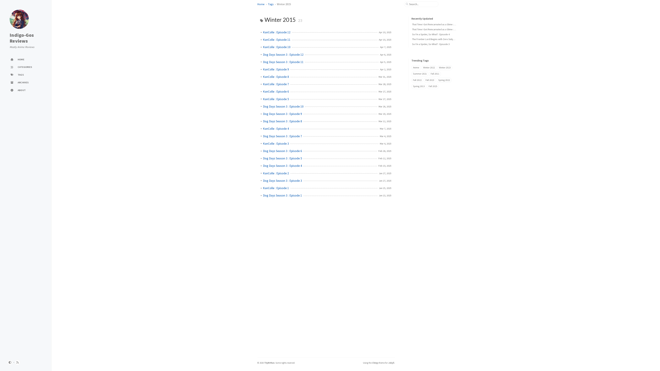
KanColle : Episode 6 (276, 91)
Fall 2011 (435, 73)
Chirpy (375, 362)
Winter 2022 (429, 67)
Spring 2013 (419, 86)
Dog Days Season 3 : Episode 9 (282, 114)
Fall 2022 (417, 80)
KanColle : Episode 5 (276, 99)
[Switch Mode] (10, 362)
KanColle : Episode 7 (276, 84)
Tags (271, 4)
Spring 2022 (444, 80)
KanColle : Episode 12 (276, 32)
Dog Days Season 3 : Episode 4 (282, 166)
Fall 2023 (430, 80)
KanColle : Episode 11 (276, 40)
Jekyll (391, 362)
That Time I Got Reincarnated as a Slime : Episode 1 (438, 29)
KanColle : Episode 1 (276, 188)
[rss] (17, 362)
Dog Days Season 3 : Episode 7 (282, 136)
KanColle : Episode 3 (276, 143)
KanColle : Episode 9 (276, 69)
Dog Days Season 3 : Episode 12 (283, 55)
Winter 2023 (445, 67)
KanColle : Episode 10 (276, 47)
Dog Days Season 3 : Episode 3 (282, 181)
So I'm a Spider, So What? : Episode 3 (431, 44)
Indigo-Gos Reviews (22, 38)
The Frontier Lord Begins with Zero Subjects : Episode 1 (440, 39)
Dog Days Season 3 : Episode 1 (282, 195)
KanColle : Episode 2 (276, 173)
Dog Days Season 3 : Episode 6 (282, 151)
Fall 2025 (433, 86)
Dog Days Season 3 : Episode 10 (283, 106)
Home (261, 4)
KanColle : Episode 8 (276, 77)
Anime (416, 67)
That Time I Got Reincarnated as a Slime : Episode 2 (438, 24)
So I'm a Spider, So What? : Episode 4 (431, 34)
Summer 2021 (420, 73)
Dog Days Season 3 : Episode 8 (282, 121)
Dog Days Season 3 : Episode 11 (283, 62)
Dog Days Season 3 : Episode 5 (282, 158)
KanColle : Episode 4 (276, 129)
